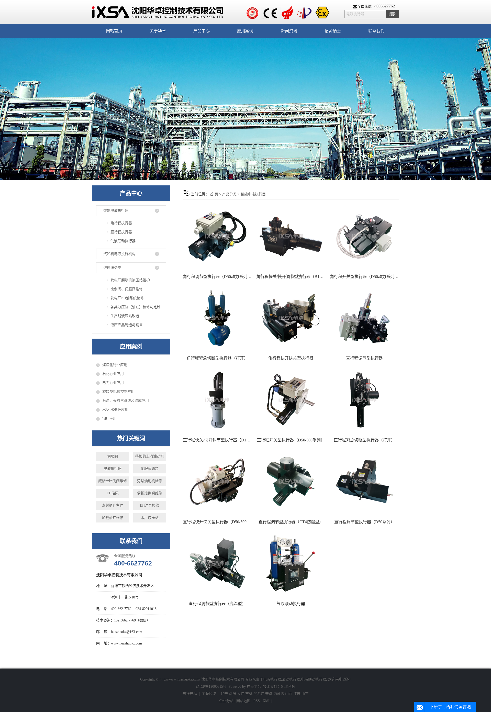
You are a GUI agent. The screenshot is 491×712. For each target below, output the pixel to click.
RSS (256, 701)
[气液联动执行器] (290, 563)
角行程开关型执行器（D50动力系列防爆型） (364, 276)
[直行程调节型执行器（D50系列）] (364, 482)
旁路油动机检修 (149, 481)
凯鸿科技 (288, 686)
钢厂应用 (109, 418)
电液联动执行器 (313, 679)
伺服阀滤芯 (150, 469)
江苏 (296, 694)
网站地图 (244, 701)
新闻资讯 (289, 31)
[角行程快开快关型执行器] (290, 318)
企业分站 (226, 701)
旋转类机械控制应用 (118, 392)
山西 (288, 694)
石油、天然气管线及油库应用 (125, 401)
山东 (305, 694)
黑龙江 (258, 694)
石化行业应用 (113, 374)
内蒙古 (278, 694)
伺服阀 (112, 456)
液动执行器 (291, 679)
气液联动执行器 (123, 241)
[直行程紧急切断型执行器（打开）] (364, 400)
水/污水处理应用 (115, 409)
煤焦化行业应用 (114, 365)
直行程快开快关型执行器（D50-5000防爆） (217, 522)
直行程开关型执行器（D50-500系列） (291, 440)
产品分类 (229, 194)
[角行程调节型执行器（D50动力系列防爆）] (217, 236)
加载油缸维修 (112, 518)
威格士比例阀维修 (112, 481)
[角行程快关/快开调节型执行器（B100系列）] (290, 236)
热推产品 (190, 694)
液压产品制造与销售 (126, 325)
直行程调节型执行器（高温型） (217, 604)
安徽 (268, 694)
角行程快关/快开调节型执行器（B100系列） (290, 276)
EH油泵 (113, 493)
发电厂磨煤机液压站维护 (130, 280)
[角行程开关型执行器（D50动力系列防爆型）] (364, 236)
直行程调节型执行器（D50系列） (364, 522)
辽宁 (224, 694)
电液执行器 (112, 469)
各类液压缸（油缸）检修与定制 (135, 307)
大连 (240, 694)
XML (266, 701)
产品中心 (201, 31)
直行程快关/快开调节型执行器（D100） (217, 440)
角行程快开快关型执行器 (290, 358)
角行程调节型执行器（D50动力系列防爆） (217, 276)
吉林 (248, 694)
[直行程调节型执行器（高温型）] (217, 563)
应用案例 (245, 31)
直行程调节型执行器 (364, 358)
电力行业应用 (113, 383)
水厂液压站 (150, 518)
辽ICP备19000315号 (211, 686)
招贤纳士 (333, 31)
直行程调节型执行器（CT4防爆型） (291, 522)
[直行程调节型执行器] (364, 318)
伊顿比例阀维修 (149, 493)
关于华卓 (158, 31)
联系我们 (376, 31)
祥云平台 (254, 686)
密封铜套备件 (112, 505)
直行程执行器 (121, 232)
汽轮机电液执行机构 (119, 254)
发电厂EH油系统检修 (127, 298)
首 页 (214, 194)
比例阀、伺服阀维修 (126, 289)
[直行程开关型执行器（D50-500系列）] (290, 400)
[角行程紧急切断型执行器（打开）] (217, 318)
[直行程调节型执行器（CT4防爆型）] (290, 482)
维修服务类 (112, 268)
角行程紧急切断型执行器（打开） (217, 358)
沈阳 (232, 694)
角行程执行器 (121, 223)
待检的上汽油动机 (149, 456)
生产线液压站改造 (124, 316)
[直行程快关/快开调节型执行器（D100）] (217, 400)
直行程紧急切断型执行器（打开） (364, 440)
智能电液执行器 (115, 211)
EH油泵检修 (149, 505)
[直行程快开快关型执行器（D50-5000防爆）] (217, 482)
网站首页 (114, 31)
